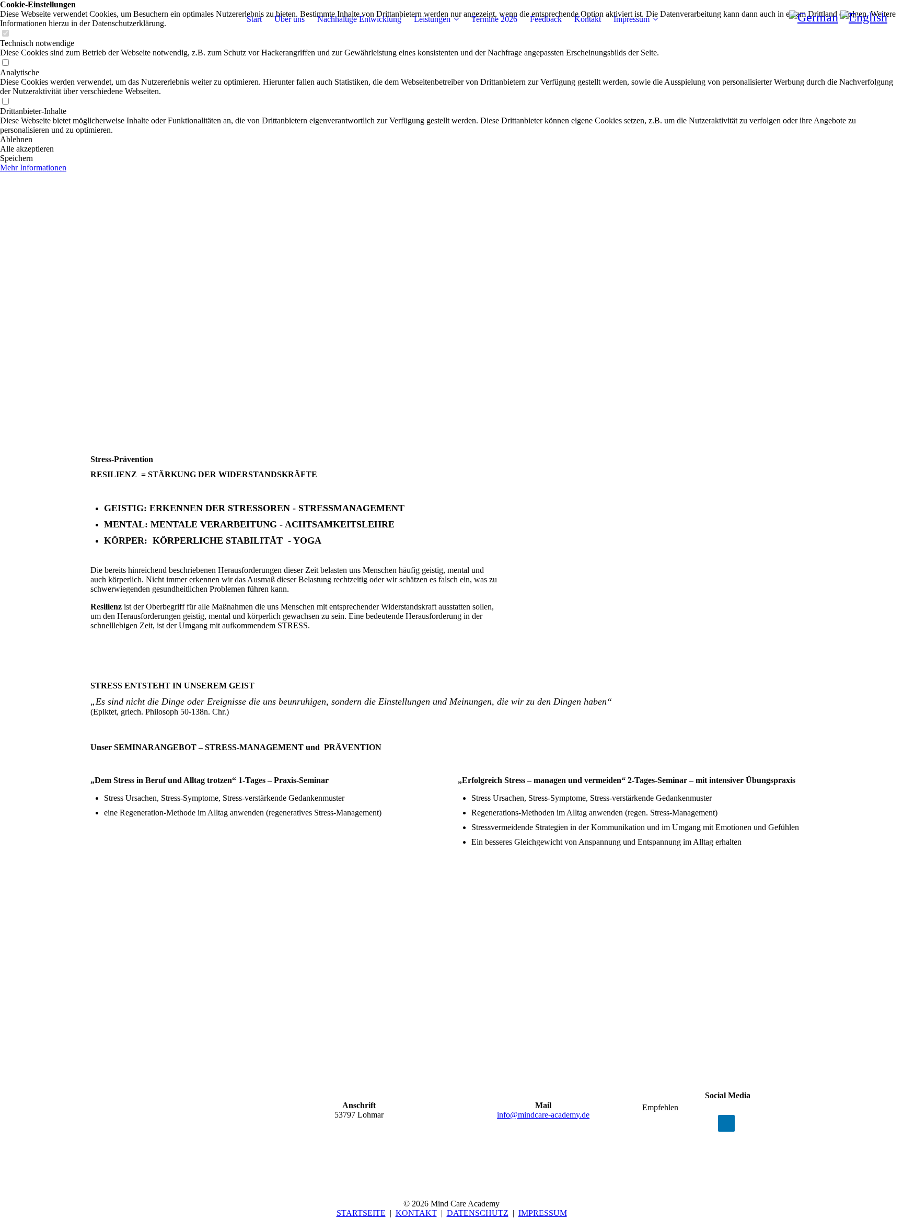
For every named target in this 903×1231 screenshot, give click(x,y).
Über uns (289, 19)
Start (254, 19)
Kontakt (587, 19)
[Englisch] (863, 17)
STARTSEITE (361, 1213)
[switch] (5, 63)
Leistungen (432, 19)
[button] (451, 139)
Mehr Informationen (33, 167)
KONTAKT (416, 1213)
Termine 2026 (494, 19)
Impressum (631, 19)
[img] (451, 209)
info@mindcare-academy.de (543, 1114)
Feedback (546, 19)
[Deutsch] (813, 17)
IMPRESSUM (542, 1213)
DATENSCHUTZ (477, 1213)
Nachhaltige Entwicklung (359, 19)
